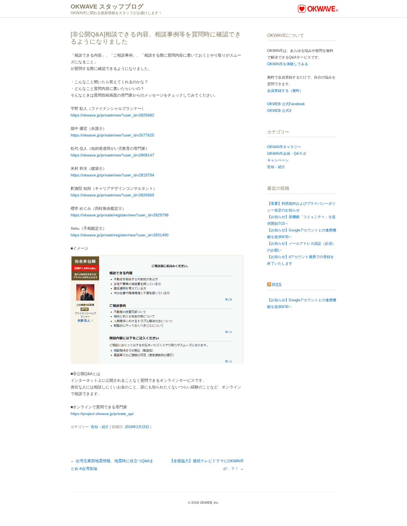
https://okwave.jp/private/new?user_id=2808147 (112, 155)
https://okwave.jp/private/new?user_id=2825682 (112, 115)
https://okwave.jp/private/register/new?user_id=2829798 (120, 215)
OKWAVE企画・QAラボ (286, 153)
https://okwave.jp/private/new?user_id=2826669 (112, 195)
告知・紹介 (100, 427)
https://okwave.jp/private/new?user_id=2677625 (112, 135)
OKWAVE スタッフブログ (107, 6)
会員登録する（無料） (285, 90)
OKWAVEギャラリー (284, 147)
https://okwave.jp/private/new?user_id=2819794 (112, 175)
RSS (277, 284)
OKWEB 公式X (279, 110)
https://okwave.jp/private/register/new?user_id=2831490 (120, 235)
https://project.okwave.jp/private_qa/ (102, 413)
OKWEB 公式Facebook (286, 104)
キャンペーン (278, 160)
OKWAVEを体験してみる (287, 64)
